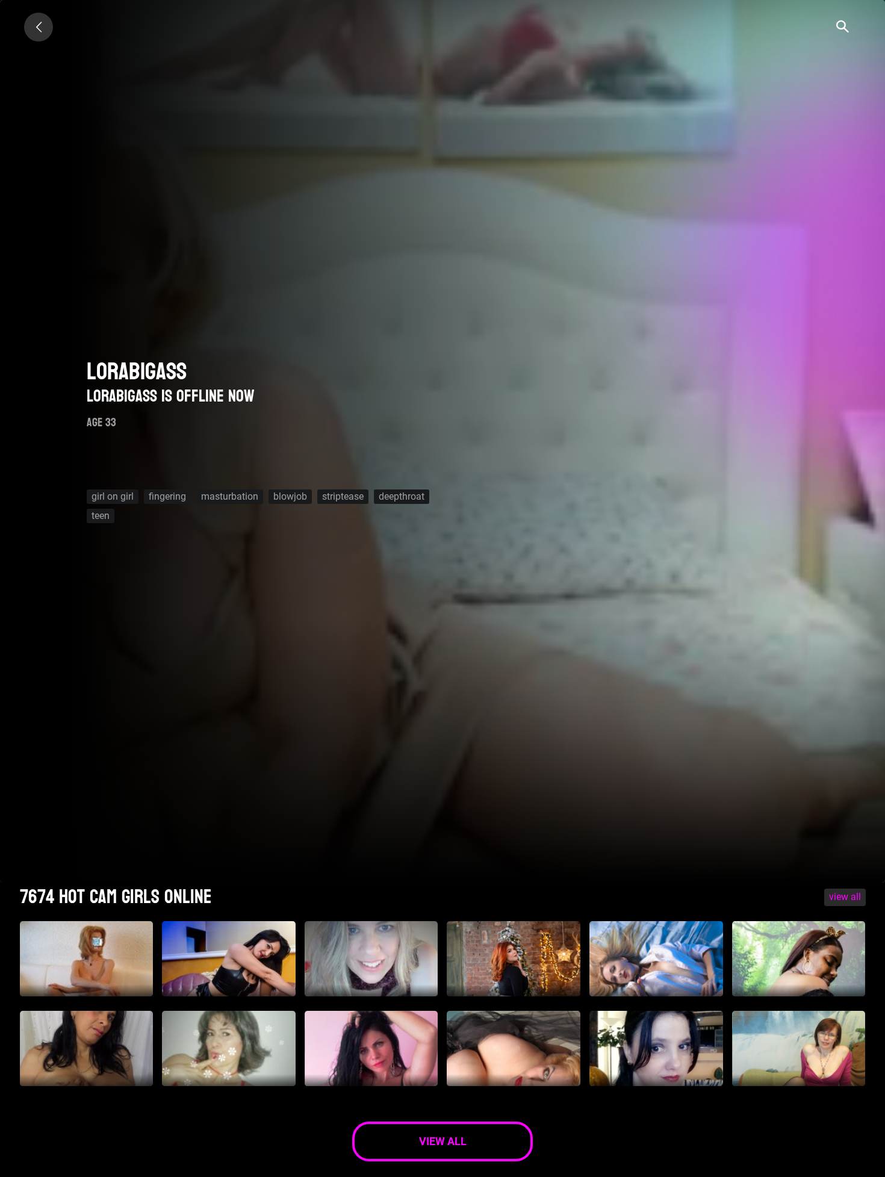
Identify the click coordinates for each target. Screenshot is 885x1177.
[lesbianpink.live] (38, 27)
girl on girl (113, 496)
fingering (167, 496)
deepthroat (401, 496)
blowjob (290, 496)
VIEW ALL (845, 896)
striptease (343, 496)
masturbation (229, 496)
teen (101, 515)
